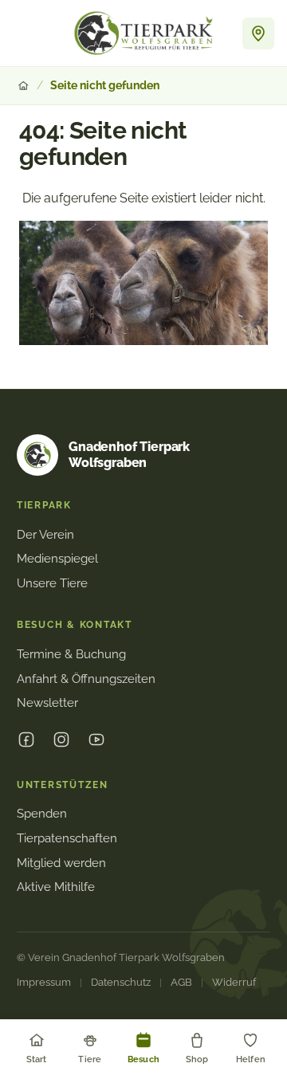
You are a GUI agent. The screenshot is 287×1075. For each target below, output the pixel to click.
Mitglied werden (61, 863)
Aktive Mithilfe (56, 887)
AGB (181, 982)
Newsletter (47, 703)
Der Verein (45, 535)
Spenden (42, 813)
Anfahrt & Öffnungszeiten (86, 679)
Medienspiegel (57, 558)
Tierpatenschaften (67, 838)
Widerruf (234, 982)
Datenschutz (121, 982)
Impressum (44, 982)
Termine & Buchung (71, 654)
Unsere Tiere (52, 583)
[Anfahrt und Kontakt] (258, 33)
